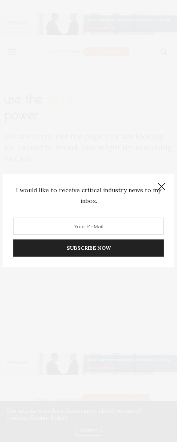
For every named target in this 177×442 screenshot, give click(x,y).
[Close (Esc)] (161, 187)
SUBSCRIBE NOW (89, 248)
